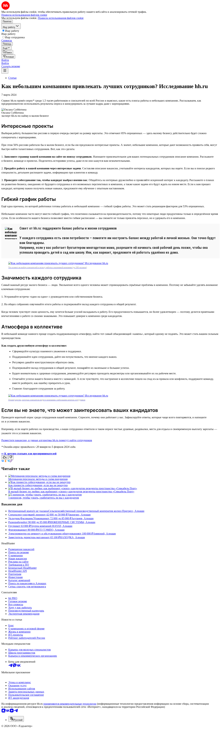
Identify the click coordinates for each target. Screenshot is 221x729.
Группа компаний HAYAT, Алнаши (51, 526)
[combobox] (16, 719)
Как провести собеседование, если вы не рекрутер (38, 485)
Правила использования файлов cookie (61, 18)
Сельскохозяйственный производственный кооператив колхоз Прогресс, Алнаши (96, 511)
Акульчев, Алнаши (82, 518)
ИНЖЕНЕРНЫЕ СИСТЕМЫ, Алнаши (72, 522)
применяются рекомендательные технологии (69, 703)
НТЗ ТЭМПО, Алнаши (51, 529)
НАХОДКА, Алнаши (72, 537)
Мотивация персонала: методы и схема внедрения (38, 479)
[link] (7, 52)
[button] (5, 60)
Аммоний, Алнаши (104, 533)
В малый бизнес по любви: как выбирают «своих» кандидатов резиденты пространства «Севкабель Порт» (71, 491)
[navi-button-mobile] (4, 71)
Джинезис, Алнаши (79, 514)
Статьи (12, 77)
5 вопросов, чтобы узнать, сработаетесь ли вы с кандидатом (43, 497)
